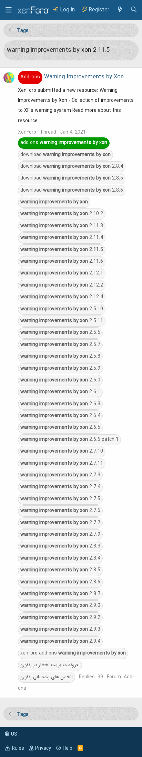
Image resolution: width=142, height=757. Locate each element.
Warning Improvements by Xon (72, 76)
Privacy (43, 748)
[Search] (134, 10)
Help (67, 748)
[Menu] (8, 10)
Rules (18, 748)
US (13, 734)
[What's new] (119, 10)
